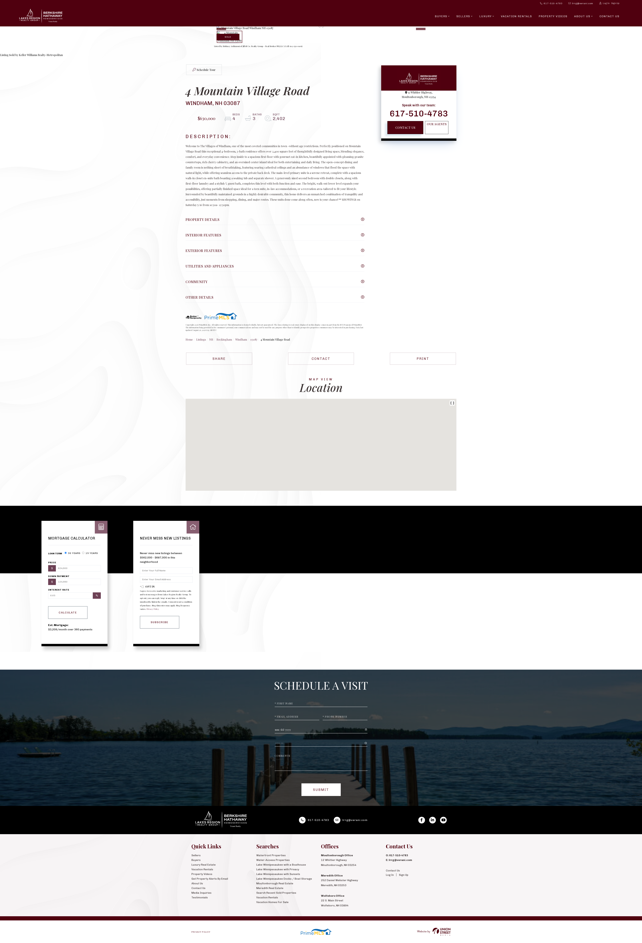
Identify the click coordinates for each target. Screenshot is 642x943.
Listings (201, 339)
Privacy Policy (152, 609)
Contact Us (405, 128)
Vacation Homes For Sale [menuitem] (272, 902)
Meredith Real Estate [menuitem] (269, 888)
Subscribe (160, 622)
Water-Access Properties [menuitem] (273, 860)
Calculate (68, 612)
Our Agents (437, 124)
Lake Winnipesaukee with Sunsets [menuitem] (278, 874)
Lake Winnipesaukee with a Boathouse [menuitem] (281, 864)
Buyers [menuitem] (441, 16)
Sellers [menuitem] (463, 16)
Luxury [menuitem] (485, 16)
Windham (241, 339)
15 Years (91, 553)
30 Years (73, 553)
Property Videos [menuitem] (553, 16)
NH (211, 339)
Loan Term (55, 553)
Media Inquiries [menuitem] (201, 892)
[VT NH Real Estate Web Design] (434, 932)
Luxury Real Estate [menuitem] (203, 864)
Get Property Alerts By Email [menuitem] (209, 878)
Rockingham (224, 339)
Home (189, 339)
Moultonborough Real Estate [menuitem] (274, 883)
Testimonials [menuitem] (199, 897)
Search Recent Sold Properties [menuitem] (276, 892)
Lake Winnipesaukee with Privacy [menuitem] (277, 869)
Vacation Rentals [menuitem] (516, 16)
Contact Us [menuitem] (609, 16)
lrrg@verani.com (582, 3)
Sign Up (615, 3)
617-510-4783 (553, 3)
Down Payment (59, 576)
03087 (253, 339)
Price (52, 562)
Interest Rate (58, 589)
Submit (321, 790)
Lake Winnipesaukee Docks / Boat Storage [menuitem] (284, 878)
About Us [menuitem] (582, 16)
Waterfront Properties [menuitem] (271, 855)
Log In (606, 3)
